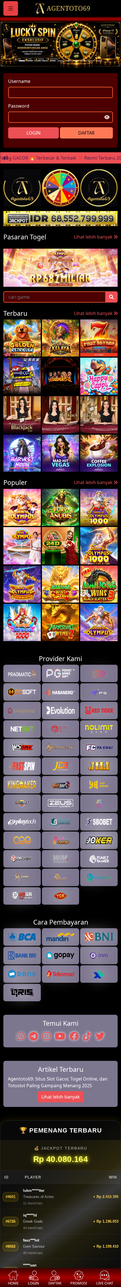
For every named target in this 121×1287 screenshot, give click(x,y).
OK (60, 730)
